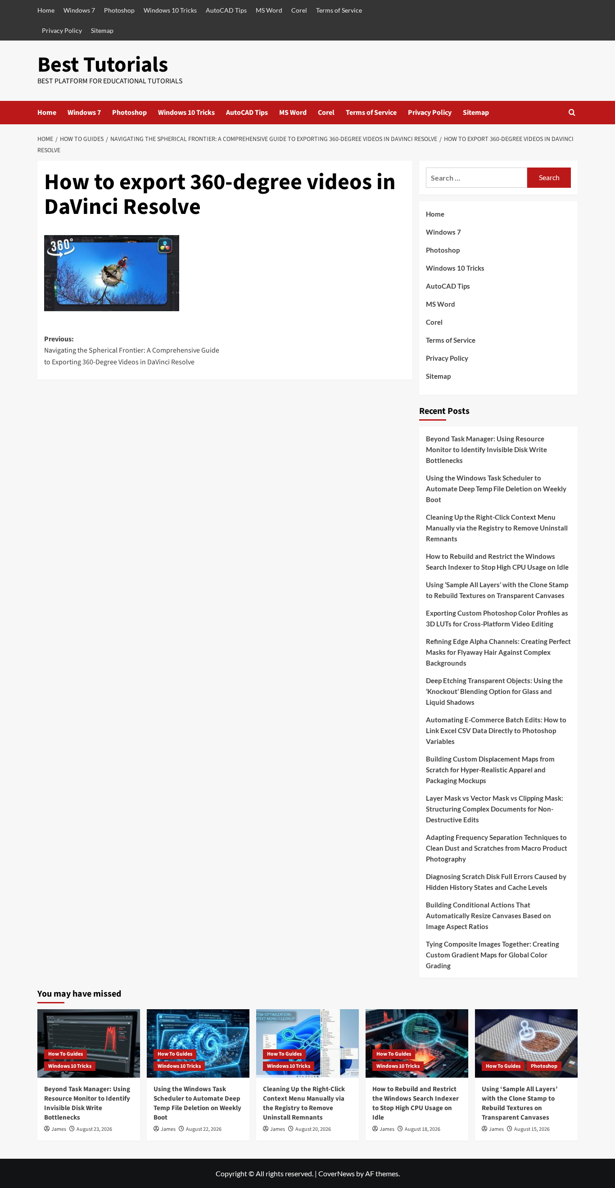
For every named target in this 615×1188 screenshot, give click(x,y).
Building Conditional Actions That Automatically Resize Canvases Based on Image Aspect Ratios (488, 915)
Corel (299, 10)
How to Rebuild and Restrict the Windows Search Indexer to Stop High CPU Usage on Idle (497, 561)
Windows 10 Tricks (170, 10)
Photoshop (119, 10)
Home (45, 10)
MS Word (269, 10)
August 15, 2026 (532, 1129)
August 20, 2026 (313, 1129)
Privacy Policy (62, 30)
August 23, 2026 (94, 1129)
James (58, 1129)
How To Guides (65, 1054)
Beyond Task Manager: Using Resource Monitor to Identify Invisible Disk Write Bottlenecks (486, 449)
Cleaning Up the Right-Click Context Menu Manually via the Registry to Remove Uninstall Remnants (497, 528)
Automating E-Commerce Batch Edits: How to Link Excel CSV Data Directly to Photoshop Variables (496, 730)
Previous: (131, 350)
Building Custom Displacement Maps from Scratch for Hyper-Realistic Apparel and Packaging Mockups (490, 769)
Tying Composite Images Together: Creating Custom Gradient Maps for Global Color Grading (492, 955)
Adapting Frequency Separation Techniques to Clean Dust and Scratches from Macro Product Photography (496, 848)
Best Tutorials (102, 65)
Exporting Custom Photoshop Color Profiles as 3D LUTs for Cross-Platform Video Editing (497, 618)
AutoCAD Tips (226, 10)
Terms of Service (339, 10)
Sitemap (102, 30)
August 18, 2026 (422, 1129)
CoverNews (336, 1173)
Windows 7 (79, 10)
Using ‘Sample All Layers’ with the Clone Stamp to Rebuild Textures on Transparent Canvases (497, 589)
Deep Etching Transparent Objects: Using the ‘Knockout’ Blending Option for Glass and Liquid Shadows (494, 691)
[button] (572, 112)
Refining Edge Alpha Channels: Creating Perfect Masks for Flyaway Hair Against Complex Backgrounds (498, 652)
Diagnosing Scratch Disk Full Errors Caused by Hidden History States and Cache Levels (496, 881)
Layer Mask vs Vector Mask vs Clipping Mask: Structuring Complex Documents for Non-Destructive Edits (494, 809)
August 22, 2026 (204, 1129)
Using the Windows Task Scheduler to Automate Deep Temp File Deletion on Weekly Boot (496, 488)
